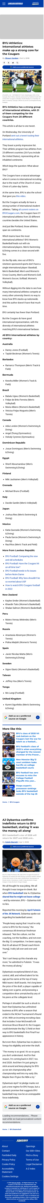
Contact (6, 1151)
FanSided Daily (9, 1155)
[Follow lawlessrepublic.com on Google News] (38, 717)
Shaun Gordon (11, 58)
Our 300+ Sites (33, 1151)
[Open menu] (3, 3)
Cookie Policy (8, 1164)
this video (20, 196)
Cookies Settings (10, 1176)
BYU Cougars (14, 802)
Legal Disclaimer (34, 1164)
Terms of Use (32, 1159)
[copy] (17, 62)
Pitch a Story (32, 1155)
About (5, 1146)
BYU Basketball (15, 1129)
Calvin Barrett (11, 842)
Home (4, 802)
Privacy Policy (8, 1159)
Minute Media (16, 1183)
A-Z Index (30, 1168)
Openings (30, 1146)
